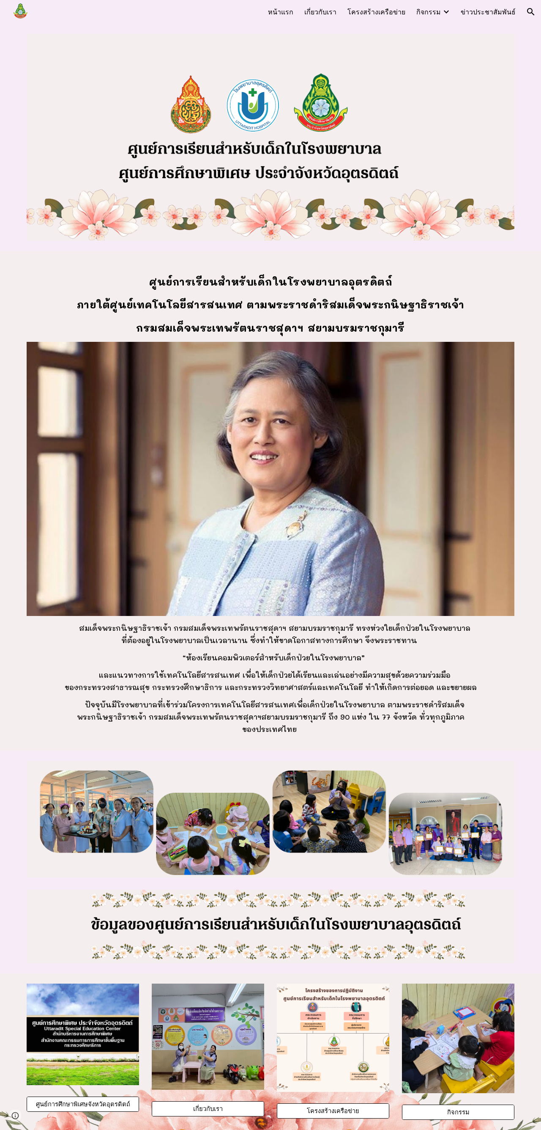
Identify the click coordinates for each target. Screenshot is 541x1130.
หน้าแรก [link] (280, 12)
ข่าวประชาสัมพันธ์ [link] (488, 12)
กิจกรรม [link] (428, 12)
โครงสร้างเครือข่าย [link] (376, 12)
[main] (270, 301)
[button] (531, 12)
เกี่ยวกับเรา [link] (320, 12)
